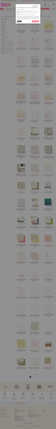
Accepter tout (35, 21)
